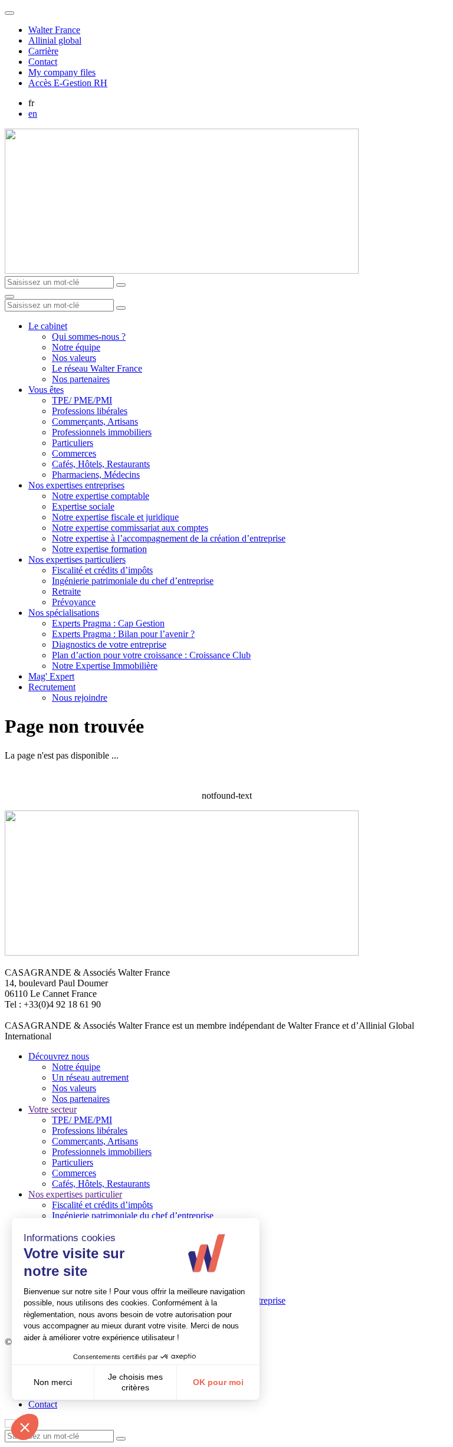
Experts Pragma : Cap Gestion (108, 623)
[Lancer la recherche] (121, 285)
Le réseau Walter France (97, 368)
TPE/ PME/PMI (82, 400)
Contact (42, 62)
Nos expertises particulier (75, 1194)
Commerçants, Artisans (95, 421)
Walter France (54, 30)
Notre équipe (76, 347)
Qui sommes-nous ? (89, 337)
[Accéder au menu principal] (9, 296)
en (32, 114)
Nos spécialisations (63, 613)
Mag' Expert (51, 676)
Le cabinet (47, 326)
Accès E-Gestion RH (67, 83)
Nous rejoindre (79, 698)
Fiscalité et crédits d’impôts (102, 570)
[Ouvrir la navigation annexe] (9, 13)
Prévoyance (74, 602)
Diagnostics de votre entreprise (109, 644)
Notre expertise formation (99, 549)
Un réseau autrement (90, 1077)
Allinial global (54, 40)
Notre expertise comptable (100, 496)
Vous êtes (46, 390)
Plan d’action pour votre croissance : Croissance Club (151, 655)
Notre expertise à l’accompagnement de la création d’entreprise (168, 538)
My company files (62, 72)
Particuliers (72, 443)
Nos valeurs (74, 358)
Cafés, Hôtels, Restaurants (101, 464)
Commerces (74, 453)
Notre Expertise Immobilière (104, 666)
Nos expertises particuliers (77, 559)
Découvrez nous (58, 1056)
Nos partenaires (81, 379)
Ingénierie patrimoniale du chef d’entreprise (133, 581)
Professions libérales (89, 411)
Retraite (66, 591)
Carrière (43, 51)
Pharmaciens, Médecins (96, 475)
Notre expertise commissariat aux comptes (130, 528)
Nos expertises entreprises (76, 485)
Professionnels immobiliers (102, 432)
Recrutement (52, 687)
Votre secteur (52, 1109)
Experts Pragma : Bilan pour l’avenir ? (123, 634)
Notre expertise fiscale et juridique (115, 517)
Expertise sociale (83, 506)
